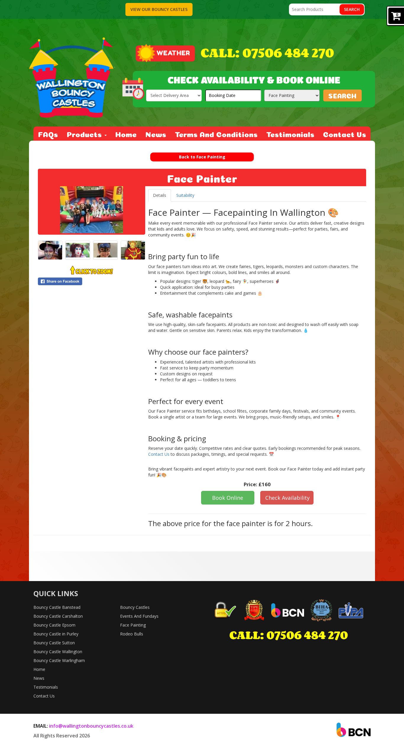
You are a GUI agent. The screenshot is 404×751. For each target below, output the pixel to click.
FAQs (48, 133)
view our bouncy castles (159, 9)
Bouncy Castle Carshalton (58, 616)
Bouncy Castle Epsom (54, 625)
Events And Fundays (139, 616)
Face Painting (133, 625)
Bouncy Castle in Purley (55, 634)
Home (126, 133)
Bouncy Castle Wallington (57, 651)
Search (352, 9)
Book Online (227, 497)
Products (85, 133)
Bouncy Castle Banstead (56, 607)
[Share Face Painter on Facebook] (91, 281)
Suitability (185, 195)
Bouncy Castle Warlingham (59, 660)
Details (159, 195)
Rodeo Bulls (131, 634)
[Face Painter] (91, 209)
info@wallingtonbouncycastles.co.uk (91, 726)
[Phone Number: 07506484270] (267, 53)
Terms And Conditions (216, 133)
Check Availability (287, 497)
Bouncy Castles (135, 607)
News (155, 133)
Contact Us (344, 133)
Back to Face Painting (202, 157)
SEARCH (342, 95)
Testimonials (290, 133)
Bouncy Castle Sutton (54, 642)
